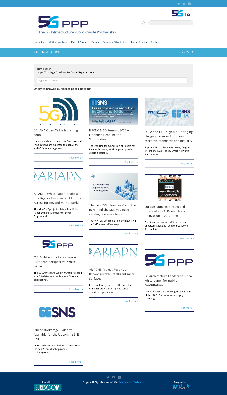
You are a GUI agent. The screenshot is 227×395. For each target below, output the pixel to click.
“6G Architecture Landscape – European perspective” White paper (55, 261)
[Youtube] (184, 3)
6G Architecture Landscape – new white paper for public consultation (168, 280)
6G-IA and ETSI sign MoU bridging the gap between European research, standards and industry (169, 136)
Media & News (139, 42)
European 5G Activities (115, 42)
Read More (75, 157)
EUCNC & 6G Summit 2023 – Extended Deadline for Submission (109, 134)
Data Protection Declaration (131, 382)
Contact (155, 42)
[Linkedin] (189, 3)
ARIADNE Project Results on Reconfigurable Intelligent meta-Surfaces (112, 274)
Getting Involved (58, 42)
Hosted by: (47, 382)
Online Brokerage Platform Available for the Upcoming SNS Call (57, 334)
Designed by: (180, 382)
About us (40, 42)
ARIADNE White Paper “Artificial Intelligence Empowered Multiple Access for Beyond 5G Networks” (57, 198)
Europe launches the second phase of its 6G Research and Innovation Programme (165, 211)
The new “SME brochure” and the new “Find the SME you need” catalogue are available (112, 209)
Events (95, 42)
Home (182, 52)
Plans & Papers (79, 42)
